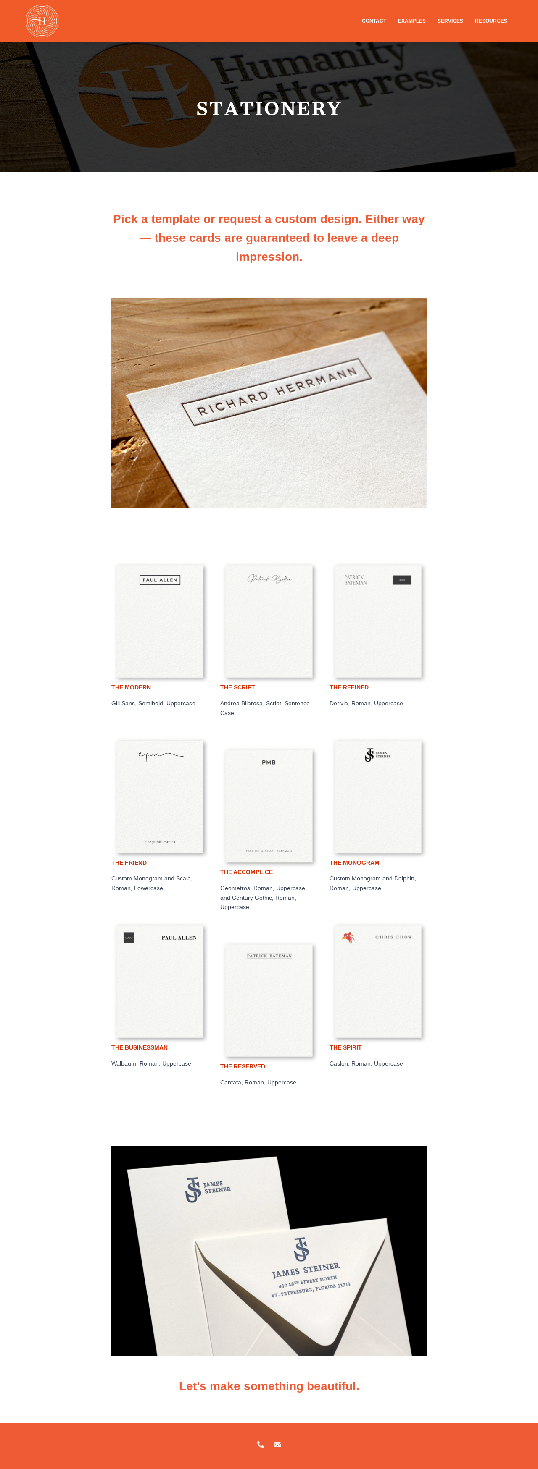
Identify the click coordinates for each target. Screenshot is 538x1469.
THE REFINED (349, 687)
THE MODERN (131, 687)
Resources (492, 21)
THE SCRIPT (237, 687)
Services (451, 21)
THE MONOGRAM (355, 862)
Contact (375, 21)
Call (260, 1445)
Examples (412, 21)
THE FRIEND (129, 862)
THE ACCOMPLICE (246, 872)
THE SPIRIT (346, 1047)
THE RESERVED (242, 1066)
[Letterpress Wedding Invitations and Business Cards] (42, 21)
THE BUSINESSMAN (139, 1047)
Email (277, 1445)
